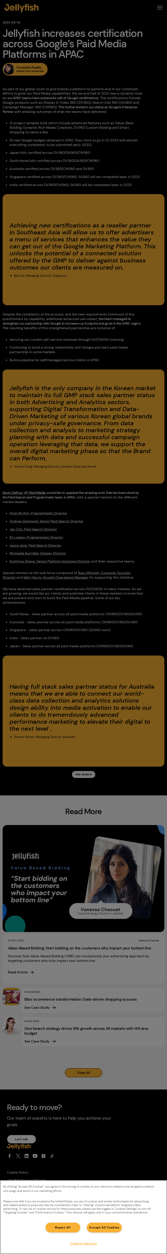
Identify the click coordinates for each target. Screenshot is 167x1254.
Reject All (62, 1227)
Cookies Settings (83, 1244)
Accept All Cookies (104, 1227)
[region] (83, 1217)
